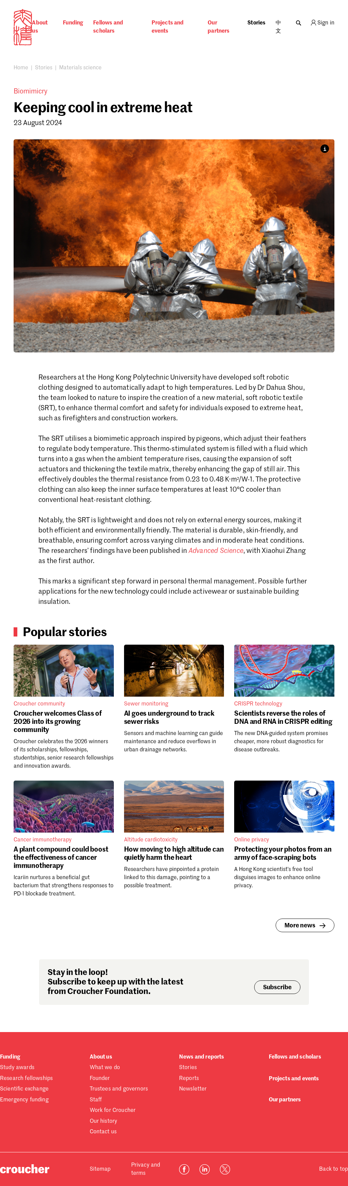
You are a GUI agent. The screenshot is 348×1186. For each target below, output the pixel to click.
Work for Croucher (113, 1110)
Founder (100, 1078)
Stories (256, 23)
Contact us (103, 1132)
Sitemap (100, 1169)
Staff (96, 1100)
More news (299, 926)
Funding (73, 23)
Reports (189, 1078)
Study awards (17, 1067)
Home (21, 68)
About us (40, 27)
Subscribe (277, 987)
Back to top (333, 1169)
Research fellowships (26, 1078)
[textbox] (174, 490)
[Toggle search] (298, 21)
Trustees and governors (119, 1089)
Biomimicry (30, 91)
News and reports (201, 1057)
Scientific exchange (24, 1089)
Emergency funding (24, 1100)
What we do (105, 1067)
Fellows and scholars (108, 27)
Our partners (218, 27)
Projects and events (168, 27)
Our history (104, 1121)
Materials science (80, 68)
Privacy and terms (145, 1169)
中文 (278, 27)
